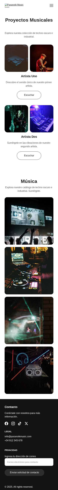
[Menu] (51, 5)
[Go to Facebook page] (6, 423)
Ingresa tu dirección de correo (20, 456)
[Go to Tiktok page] (19, 423)
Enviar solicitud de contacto (24, 472)
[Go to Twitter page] (26, 423)
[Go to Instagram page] (13, 423)
